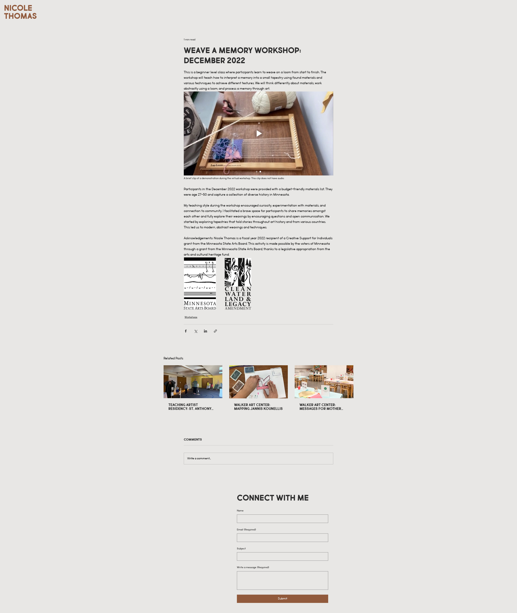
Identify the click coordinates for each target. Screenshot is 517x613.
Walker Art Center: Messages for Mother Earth (320, 407)
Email (246, 529)
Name (240, 510)
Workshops (191, 317)
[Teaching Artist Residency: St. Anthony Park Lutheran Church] (193, 381)
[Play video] (258, 133)
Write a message (253, 567)
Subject (241, 548)
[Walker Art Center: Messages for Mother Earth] (324, 381)
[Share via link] (215, 331)
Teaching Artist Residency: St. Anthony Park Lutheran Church (189, 407)
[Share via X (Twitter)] (196, 331)
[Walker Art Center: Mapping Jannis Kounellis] (258, 381)
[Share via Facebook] (186, 331)
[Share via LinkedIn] (205, 331)
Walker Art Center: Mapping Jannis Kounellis (258, 407)
